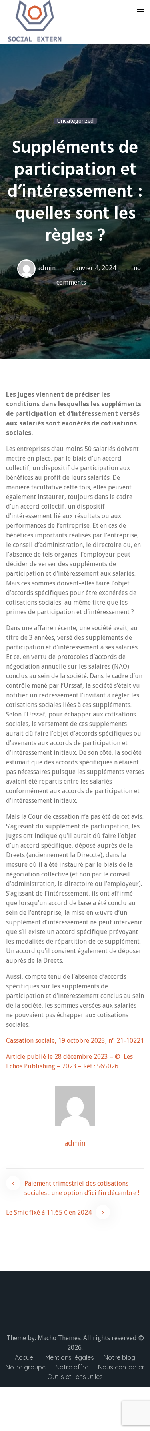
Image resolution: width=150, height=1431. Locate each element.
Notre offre (71, 1367)
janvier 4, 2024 (94, 268)
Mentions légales (69, 1357)
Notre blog (119, 1357)
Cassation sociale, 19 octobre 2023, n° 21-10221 (75, 1040)
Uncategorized (75, 121)
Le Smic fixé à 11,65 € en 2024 (49, 1212)
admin (46, 268)
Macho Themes (59, 1338)
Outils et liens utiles (75, 1377)
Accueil (25, 1357)
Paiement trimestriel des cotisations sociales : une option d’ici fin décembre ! (81, 1188)
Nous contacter (121, 1367)
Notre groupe (26, 1367)
